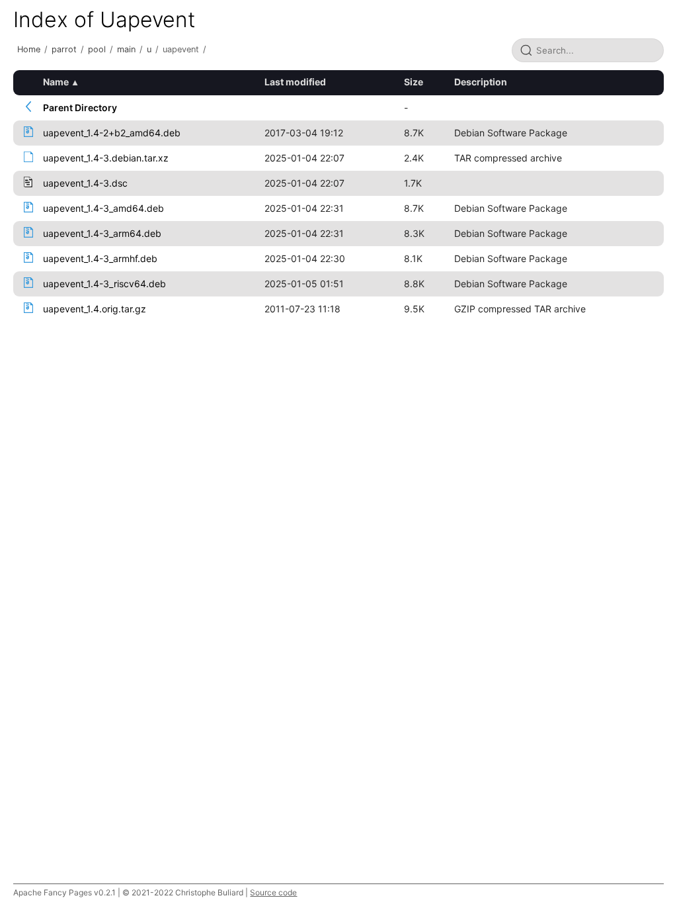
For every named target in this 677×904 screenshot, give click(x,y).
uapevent (181, 49)
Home (28, 49)
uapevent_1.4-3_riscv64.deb (104, 283)
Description (480, 81)
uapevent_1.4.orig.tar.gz (94, 308)
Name (56, 81)
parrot (64, 49)
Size (413, 81)
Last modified (295, 81)
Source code (273, 892)
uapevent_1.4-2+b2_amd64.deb (111, 132)
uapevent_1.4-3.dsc (85, 183)
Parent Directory (80, 107)
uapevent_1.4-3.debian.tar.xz (106, 157)
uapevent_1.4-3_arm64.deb (102, 233)
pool (97, 49)
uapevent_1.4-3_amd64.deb (103, 208)
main (126, 49)
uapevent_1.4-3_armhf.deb (100, 258)
